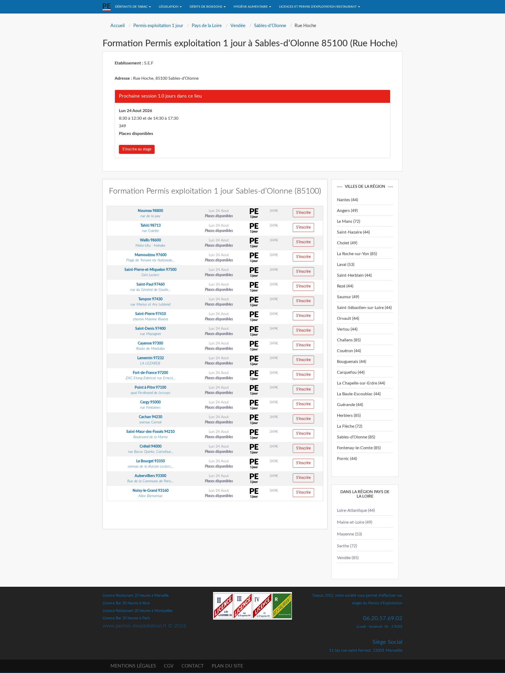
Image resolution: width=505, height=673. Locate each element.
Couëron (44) (349, 351)
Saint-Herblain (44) (354, 275)
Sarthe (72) (347, 546)
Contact (192, 666)
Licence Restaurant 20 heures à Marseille (136, 596)
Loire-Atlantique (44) (356, 510)
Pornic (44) (347, 459)
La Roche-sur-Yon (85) (357, 254)
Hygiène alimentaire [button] (251, 6)
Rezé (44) (345, 286)
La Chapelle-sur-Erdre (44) (361, 383)
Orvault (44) (348, 318)
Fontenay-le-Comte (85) (359, 448)
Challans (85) (349, 340)
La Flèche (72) (349, 426)
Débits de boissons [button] (206, 6)
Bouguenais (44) (351, 362)
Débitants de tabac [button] (131, 6)
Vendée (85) (347, 558)
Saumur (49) (348, 297)
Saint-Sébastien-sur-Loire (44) (364, 308)
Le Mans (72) (348, 221)
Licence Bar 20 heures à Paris (126, 618)
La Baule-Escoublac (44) (359, 394)
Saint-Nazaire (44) (353, 232)
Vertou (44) (347, 329)
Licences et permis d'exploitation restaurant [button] (318, 6)
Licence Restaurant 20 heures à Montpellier (138, 611)
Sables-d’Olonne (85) (356, 437)
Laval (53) (345, 264)
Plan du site (227, 666)
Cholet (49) (347, 243)
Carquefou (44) (351, 372)
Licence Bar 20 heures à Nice (126, 603)
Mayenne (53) (349, 534)
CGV (169, 666)
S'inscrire (303, 213)
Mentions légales (133, 666)
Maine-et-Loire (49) (354, 522)
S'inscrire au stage (136, 149)
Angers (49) (347, 211)
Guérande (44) (350, 405)
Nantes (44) (347, 200)
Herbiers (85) (349, 415)
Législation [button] (169, 6)
